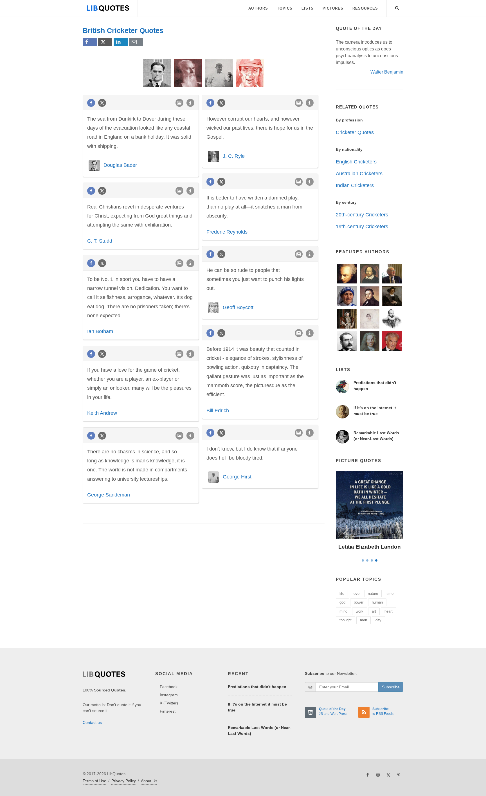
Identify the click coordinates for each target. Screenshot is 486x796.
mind (343, 611)
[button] (397, 7)
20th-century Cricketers (362, 215)
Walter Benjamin (386, 72)
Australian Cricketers (359, 173)
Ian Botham (100, 331)
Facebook (168, 686)
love (356, 593)
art (374, 611)
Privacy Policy (123, 781)
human (377, 602)
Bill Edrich (217, 410)
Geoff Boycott (238, 307)
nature (373, 593)
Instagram (169, 695)
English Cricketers (356, 162)
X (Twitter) (169, 703)
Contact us (92, 722)
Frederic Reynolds (227, 232)
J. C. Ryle (234, 156)
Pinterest (168, 711)
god (342, 602)
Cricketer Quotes (355, 132)
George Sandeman (108, 495)
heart (388, 611)
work (359, 611)
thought (345, 620)
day (378, 620)
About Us (149, 781)
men (363, 620)
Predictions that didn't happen (257, 686)
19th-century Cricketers (362, 226)
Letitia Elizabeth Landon (369, 547)
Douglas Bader (120, 165)
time (389, 593)
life (341, 593)
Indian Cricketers (355, 185)
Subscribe (391, 687)
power (358, 602)
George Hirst (237, 477)
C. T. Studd (99, 241)
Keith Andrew (102, 413)
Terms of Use (94, 781)
